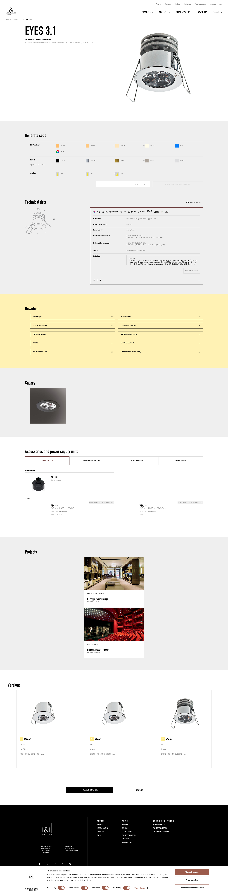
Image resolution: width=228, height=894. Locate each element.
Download (202, 12)
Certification (187, 4)
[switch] (84, 888)
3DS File (36, 343)
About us (158, 4)
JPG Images (37, 316)
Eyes (22, 19)
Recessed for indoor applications (38, 39)
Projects (163, 12)
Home (8, 19)
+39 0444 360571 (71, 848)
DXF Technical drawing (129, 334)
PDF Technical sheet (40, 325)
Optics (33, 173)
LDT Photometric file (128, 343)
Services (177, 4)
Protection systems (200, 4)
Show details (139, 888)
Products (146, 12)
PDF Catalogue (126, 316)
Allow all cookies (192, 872)
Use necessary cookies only (192, 888)
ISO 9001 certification (161, 832)
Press (99, 835)
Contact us (213, 4)
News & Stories (183, 12)
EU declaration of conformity (131, 352)
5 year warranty (159, 824)
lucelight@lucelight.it (72, 850)
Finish (32, 160)
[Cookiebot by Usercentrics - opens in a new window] (31, 889)
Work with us (127, 842)
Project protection (160, 828)
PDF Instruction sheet (128, 325)
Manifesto (168, 4)
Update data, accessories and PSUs (177, 184)
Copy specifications (191, 270)
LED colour (34, 145)
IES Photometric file (40, 352)
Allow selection (192, 880)
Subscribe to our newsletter (163, 821)
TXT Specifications (39, 334)
